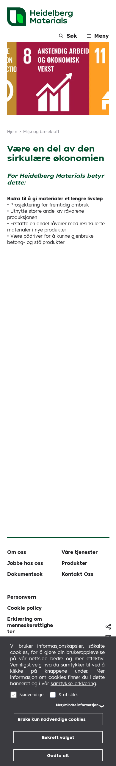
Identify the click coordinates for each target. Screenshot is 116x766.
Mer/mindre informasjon (77, 705)
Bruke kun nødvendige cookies (52, 719)
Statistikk (68, 694)
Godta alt (58, 755)
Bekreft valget (58, 737)
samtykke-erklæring (73, 683)
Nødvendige (31, 694)
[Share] (108, 627)
